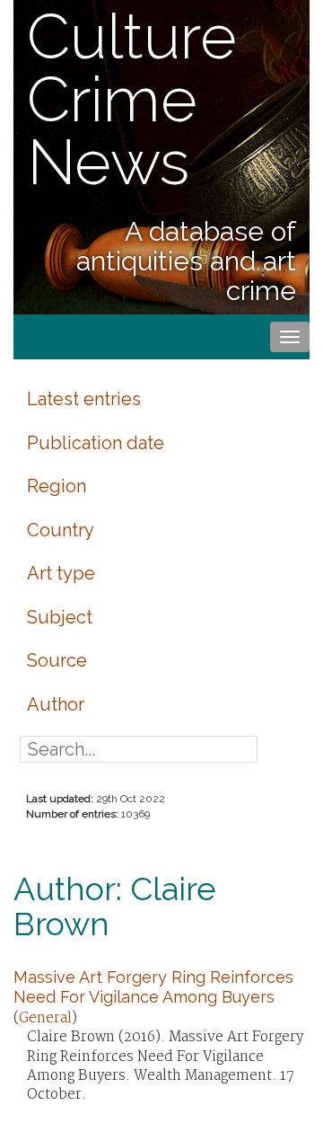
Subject (59, 617)
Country (60, 530)
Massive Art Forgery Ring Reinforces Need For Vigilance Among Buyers (153, 987)
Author (55, 704)
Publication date (95, 443)
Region (56, 486)
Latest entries (84, 399)
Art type (61, 573)
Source (57, 660)
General (45, 1018)
